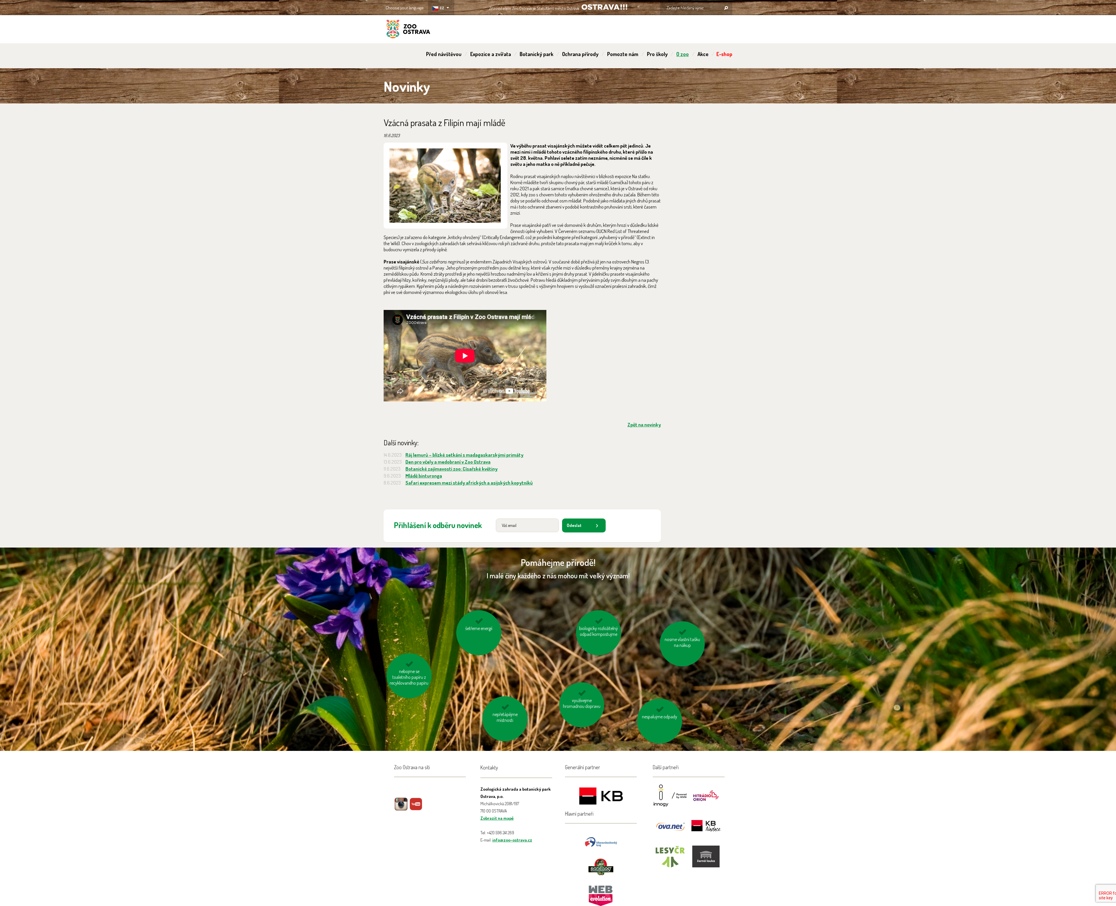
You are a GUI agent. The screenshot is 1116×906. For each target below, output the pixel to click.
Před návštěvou (444, 54)
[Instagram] (401, 808)
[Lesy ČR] (670, 860)
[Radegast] (601, 866)
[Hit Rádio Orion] (705, 799)
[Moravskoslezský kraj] (601, 841)
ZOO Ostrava (408, 30)
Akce (703, 54)
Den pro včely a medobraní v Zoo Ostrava (448, 462)
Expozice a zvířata (490, 54)
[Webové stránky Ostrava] (601, 893)
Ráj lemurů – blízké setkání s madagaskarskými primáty (464, 455)
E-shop (724, 54)
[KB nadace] (705, 830)
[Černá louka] (705, 860)
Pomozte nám (622, 54)
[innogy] (670, 799)
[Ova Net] (670, 830)
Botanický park (536, 54)
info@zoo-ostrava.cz (512, 840)
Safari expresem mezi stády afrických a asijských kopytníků (469, 483)
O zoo (682, 54)
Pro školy (657, 54)
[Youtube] (416, 808)
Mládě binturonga (423, 476)
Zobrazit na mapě (497, 818)
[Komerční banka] (601, 797)
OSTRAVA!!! (604, 7)
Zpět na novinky (644, 424)
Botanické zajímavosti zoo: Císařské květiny (451, 469)
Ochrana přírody (580, 54)
